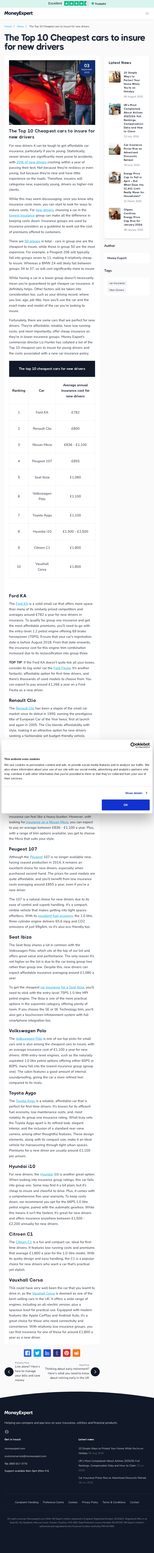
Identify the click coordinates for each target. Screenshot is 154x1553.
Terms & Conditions (114, 1502)
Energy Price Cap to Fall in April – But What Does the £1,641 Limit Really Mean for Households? (134, 185)
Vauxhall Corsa (43, 1293)
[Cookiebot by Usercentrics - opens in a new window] (133, 745)
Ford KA (22, 603)
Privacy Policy (90, 1502)
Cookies (73, 1502)
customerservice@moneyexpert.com (25, 1456)
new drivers (45, 210)
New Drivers (116, 290)
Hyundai (46, 1174)
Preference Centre (53, 1502)
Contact (134, 1502)
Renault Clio (25, 708)
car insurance (117, 283)
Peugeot (36, 857)
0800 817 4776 (18, 1464)
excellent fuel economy (55, 916)
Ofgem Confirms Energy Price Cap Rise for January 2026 (133, 217)
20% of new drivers (32, 162)
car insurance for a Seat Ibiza (62, 987)
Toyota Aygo (25, 1101)
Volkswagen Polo (29, 1038)
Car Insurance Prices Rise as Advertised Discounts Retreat (133, 152)
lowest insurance (22, 215)
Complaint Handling (26, 1502)
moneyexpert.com (15, 1448)
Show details (133, 792)
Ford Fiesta (62, 668)
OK (126, 805)
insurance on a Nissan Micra (46, 822)
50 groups (32, 241)
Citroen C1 (24, 1242)
